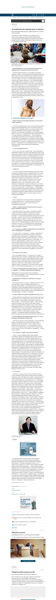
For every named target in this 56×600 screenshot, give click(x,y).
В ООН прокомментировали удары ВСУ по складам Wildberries (25, 521)
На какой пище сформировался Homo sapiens (23, 118)
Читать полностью (28, 561)
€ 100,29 (18, 17)
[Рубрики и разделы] (43, 15)
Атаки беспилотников (39, 17)
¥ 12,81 (22, 17)
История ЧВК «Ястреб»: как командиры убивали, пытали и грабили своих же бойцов (27, 518)
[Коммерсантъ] (12, 15)
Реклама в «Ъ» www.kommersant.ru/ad (28, 6)
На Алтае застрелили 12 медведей (20, 524)
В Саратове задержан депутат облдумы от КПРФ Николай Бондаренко (27, 514)
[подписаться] (19, 490)
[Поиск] (41, 15)
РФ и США (32, 17)
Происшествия (14, 567)
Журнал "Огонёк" (14, 23)
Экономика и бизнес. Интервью (17, 494)
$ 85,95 (15, 17)
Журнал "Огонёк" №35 (15, 486)
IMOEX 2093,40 (26, 17)
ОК (43, 21)
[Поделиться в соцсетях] (43, 27)
